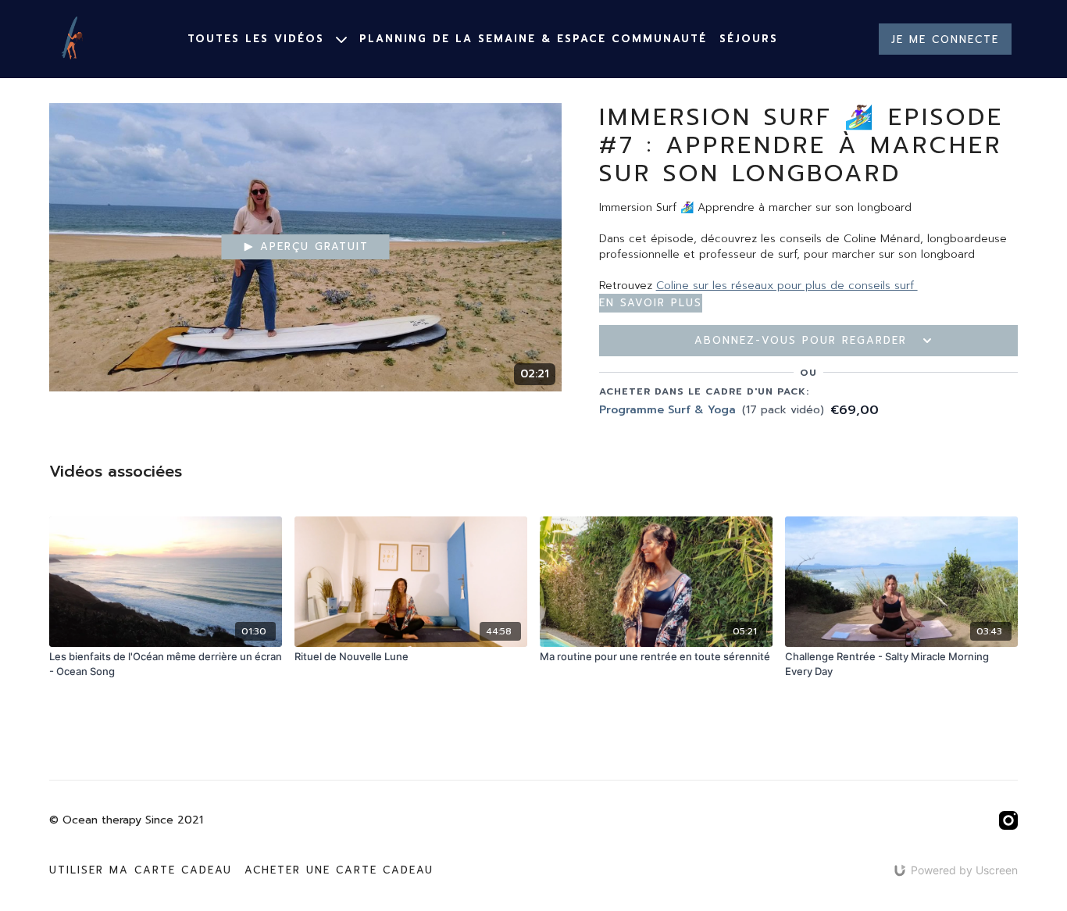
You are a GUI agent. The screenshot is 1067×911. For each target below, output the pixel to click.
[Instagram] (1008, 820)
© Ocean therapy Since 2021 (126, 820)
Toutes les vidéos (258, 38)
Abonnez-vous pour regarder (800, 340)
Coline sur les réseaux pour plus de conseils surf (787, 285)
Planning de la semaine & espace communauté (533, 38)
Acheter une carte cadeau (339, 870)
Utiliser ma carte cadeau (140, 870)
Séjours (748, 38)
